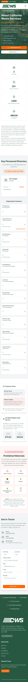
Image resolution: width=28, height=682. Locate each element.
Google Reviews (8, 636)
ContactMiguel (7, 339)
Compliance (4, 650)
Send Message (10, 538)
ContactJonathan (7, 354)
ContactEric (8, 189)
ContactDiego (6, 369)
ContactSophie (7, 257)
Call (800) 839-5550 (15, 47)
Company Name (6, 557)
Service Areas (5, 653)
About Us (3, 645)
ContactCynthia (7, 226)
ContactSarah (6, 272)
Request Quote (13, 52)
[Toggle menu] (25, 6)
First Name (5, 551)
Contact (3, 656)
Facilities (3, 648)
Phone (4, 569)
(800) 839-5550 (10, 533)
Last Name (17, 551)
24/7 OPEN (5, 1)
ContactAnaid (6, 241)
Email (4, 563)
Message (5, 575)
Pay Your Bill (5, 671)
